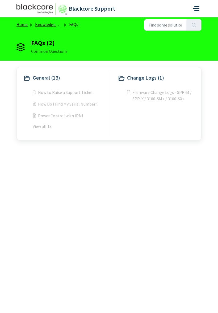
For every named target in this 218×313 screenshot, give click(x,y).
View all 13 (42, 126)
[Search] (194, 25)
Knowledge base (50, 24)
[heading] (65, 78)
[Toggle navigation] (196, 8)
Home (22, 24)
